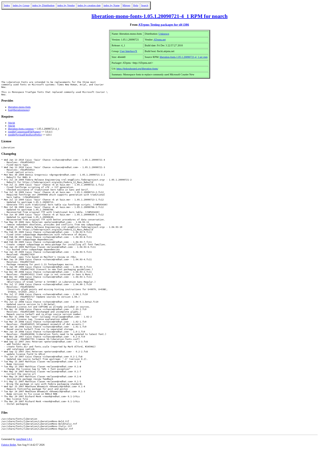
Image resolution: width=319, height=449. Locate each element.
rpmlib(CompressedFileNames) (24, 131)
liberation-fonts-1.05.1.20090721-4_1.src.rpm (184, 57)
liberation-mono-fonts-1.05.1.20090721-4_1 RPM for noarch (160, 16)
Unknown (164, 33)
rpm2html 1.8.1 (24, 439)
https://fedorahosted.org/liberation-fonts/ (137, 68)
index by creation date (89, 5)
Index (7, 5)
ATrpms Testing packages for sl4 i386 (163, 24)
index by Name (112, 5)
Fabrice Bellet (8, 444)
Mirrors (126, 5)
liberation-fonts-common (21, 128)
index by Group (21, 5)
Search (144, 5)
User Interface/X (128, 51)
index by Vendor (66, 5)
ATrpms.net (160, 39)
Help (135, 5)
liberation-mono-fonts (19, 107)
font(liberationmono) (19, 110)
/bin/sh (11, 122)
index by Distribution (43, 5)
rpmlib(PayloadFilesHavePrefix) (25, 134)
